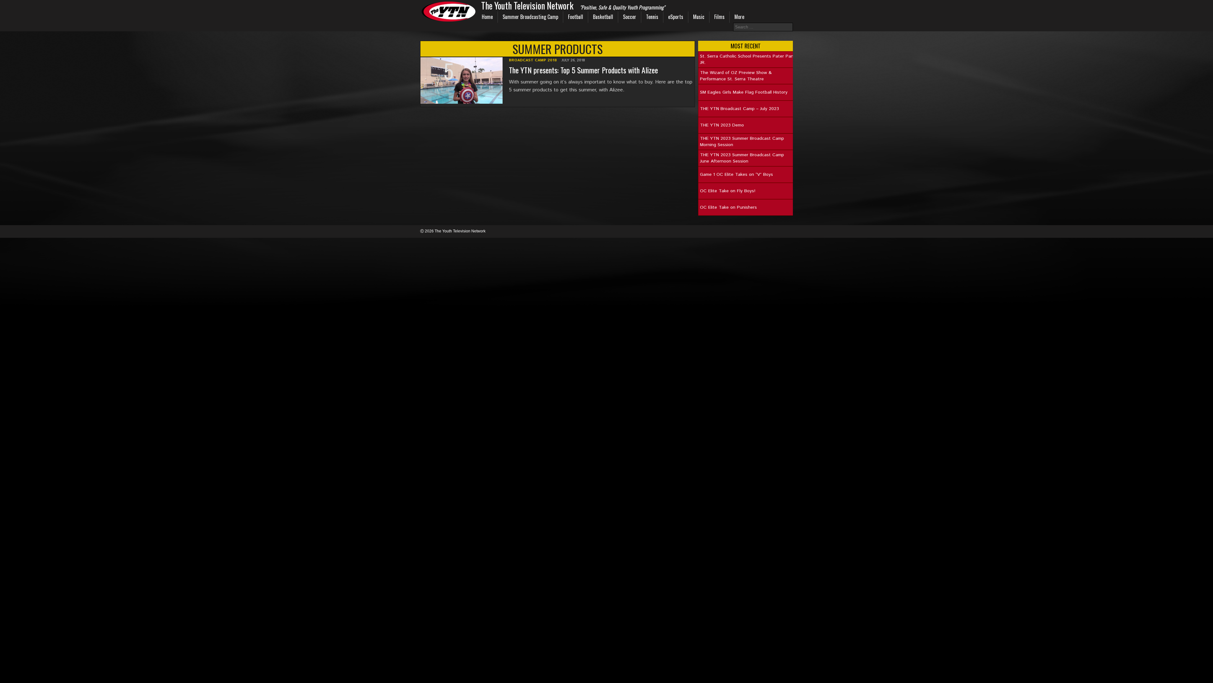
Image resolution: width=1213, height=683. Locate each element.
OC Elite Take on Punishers (728, 207)
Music (698, 17)
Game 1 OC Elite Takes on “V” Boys (736, 174)
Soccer (629, 17)
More (739, 17)
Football (575, 17)
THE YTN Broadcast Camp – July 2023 (739, 109)
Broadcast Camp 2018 (533, 60)
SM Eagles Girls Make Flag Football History (744, 92)
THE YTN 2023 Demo (722, 125)
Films (719, 17)
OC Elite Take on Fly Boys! (727, 191)
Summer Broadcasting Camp (530, 17)
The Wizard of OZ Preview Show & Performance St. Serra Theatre (736, 76)
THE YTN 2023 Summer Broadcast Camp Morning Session (742, 141)
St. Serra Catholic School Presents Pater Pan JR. (747, 59)
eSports (675, 17)
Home (487, 17)
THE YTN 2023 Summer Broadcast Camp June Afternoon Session (742, 158)
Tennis (652, 17)
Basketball (603, 17)
